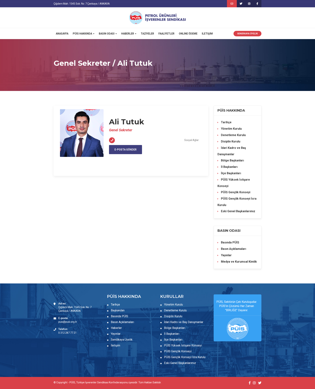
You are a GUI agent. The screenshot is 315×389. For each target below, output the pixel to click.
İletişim (207, 33)
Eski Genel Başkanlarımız (237, 211)
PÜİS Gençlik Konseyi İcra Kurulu (236, 202)
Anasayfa (62, 33)
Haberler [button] (128, 33)
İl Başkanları (229, 167)
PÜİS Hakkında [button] (83, 33)
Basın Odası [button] (107, 33)
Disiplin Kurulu (230, 141)
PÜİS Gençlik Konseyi (235, 192)
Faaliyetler (166, 33)
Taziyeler (147, 33)
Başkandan (117, 310)
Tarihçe (226, 122)
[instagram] (249, 3)
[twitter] (241, 3)
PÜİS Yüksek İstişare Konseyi (233, 183)
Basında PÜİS (229, 242)
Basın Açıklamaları (233, 249)
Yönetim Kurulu (231, 128)
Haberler (116, 328)
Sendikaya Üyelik (247, 33)
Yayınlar (226, 255)
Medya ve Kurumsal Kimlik (238, 261)
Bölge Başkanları (232, 160)
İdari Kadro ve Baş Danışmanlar (231, 151)
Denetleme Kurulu (233, 135)
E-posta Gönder (125, 149)
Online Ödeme (188, 33)
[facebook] (257, 3)
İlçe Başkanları (230, 173)
